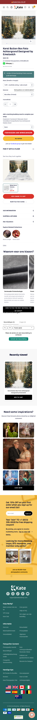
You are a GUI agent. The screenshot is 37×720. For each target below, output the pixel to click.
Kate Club (6, 616)
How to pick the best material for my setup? (18, 309)
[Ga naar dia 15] (27, 43)
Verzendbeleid (7, 634)
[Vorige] (4, 27)
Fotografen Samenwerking (7, 661)
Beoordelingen (7, 651)
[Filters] (10, 328)
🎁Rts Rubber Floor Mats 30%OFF (18, 2)
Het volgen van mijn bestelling (25, 615)
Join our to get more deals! (18, 143)
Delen (4, 245)
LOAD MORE (18, 488)
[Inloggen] (29, 7)
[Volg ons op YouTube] (27, 593)
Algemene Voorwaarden (24, 635)
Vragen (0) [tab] (22, 322)
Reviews (5, 676)
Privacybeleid (24, 631)
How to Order (24, 676)
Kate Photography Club (10, 680)
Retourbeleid (23, 627)
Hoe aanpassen (24, 673)
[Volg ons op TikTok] (18, 593)
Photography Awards (9, 647)
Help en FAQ (23, 610)
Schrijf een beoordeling (19, 339)
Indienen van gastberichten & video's (26, 657)
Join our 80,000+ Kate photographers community (19, 571)
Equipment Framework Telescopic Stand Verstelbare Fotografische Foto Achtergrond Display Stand (16, 121)
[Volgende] (33, 27)
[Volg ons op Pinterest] (22, 593)
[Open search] (5, 328)
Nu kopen (18, 138)
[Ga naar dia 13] (24, 43)
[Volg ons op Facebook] (8, 593)
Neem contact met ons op (10, 608)
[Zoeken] (7, 7)
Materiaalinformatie (9, 631)
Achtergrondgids (25, 680)
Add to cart (18, 397)
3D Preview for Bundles (10, 673)
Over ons (5, 627)
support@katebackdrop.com (18, 597)
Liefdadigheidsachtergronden (10, 655)
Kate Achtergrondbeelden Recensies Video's (26, 649)
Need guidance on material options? (24, 90)
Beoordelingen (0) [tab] (9, 322)
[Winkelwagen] (33, 7)
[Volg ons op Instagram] (13, 593)
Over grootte (23, 607)
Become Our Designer (26, 661)
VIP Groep (6, 613)
